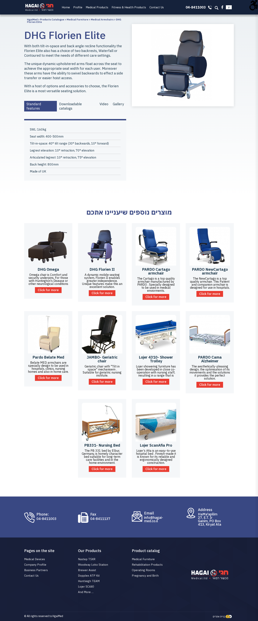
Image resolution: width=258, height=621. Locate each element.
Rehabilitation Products (147, 564)
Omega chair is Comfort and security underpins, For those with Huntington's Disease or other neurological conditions (48, 279)
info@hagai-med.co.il (153, 519)
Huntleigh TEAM (89, 581)
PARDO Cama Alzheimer (210, 359)
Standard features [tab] (33, 106)
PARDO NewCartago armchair (210, 271)
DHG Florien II (102, 269)
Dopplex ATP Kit (89, 575)
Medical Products (97, 7)
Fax (93, 514)
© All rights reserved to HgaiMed (43, 616)
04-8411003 (46, 518)
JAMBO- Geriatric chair (102, 359)
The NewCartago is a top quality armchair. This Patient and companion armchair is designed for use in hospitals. (210, 283)
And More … (85, 592)
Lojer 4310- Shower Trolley (156, 359)
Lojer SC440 (86, 586)
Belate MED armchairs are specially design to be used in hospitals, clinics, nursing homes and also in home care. (48, 367)
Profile (77, 7)
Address (205, 510)
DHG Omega (48, 269)
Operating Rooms (143, 570)
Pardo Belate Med (48, 357)
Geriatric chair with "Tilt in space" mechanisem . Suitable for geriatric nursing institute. (102, 370)
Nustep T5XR (86, 559)
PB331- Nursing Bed (102, 445)
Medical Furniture (143, 559)
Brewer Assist (87, 570)
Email (149, 513)
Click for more (48, 290)
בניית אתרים (219, 616)
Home (66, 7)
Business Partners (36, 570)
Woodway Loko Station (93, 564)
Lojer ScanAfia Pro (156, 445)
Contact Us (156, 7)
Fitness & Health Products (129, 7)
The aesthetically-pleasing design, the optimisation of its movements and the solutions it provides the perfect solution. (209, 372)
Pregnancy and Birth (145, 575)
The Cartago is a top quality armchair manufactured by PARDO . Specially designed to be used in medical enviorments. (156, 284)
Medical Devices (34, 559)
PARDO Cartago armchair (156, 271)
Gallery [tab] (118, 104)
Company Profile (35, 564)
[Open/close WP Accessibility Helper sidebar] (253, 4)
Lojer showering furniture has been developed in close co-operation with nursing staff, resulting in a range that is (156, 370)
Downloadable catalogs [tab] (70, 106)
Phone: (42, 514)
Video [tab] (104, 104)
